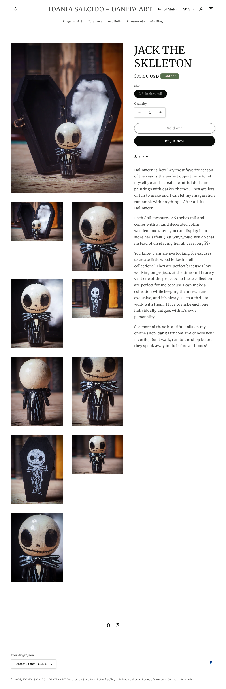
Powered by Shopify (80, 679)
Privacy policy (128, 679)
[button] (16, 9)
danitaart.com (170, 333)
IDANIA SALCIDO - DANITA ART (44, 679)
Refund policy (106, 679)
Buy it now (175, 141)
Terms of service (153, 679)
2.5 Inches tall (153, 95)
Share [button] (143, 156)
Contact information (181, 679)
